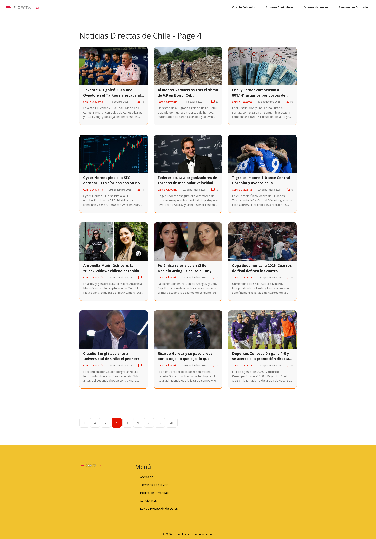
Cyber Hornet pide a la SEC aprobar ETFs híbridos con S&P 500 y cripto (113, 180)
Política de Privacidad (154, 493)
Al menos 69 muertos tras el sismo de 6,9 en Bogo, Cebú (188, 93)
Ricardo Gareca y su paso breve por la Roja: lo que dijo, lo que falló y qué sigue (185, 356)
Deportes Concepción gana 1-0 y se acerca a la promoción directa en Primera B (260, 356)
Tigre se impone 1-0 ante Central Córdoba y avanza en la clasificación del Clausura (261, 180)
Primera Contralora (279, 7)
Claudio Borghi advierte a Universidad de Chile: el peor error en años (113, 356)
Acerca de (146, 477)
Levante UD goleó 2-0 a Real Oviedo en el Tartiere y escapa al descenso (112, 93)
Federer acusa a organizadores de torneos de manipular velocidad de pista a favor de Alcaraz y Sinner (187, 180)
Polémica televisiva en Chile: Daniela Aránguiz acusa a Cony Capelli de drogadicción (184, 268)
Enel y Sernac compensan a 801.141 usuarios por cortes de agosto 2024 (258, 93)
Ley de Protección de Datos (159, 508)
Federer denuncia (315, 7)
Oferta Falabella (243, 7)
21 (172, 422)
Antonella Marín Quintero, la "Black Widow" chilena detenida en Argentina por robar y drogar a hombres (113, 268)
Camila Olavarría (93, 102)
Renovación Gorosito (353, 7)
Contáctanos (148, 500)
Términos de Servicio (154, 485)
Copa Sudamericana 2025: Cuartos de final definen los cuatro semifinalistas (262, 268)
